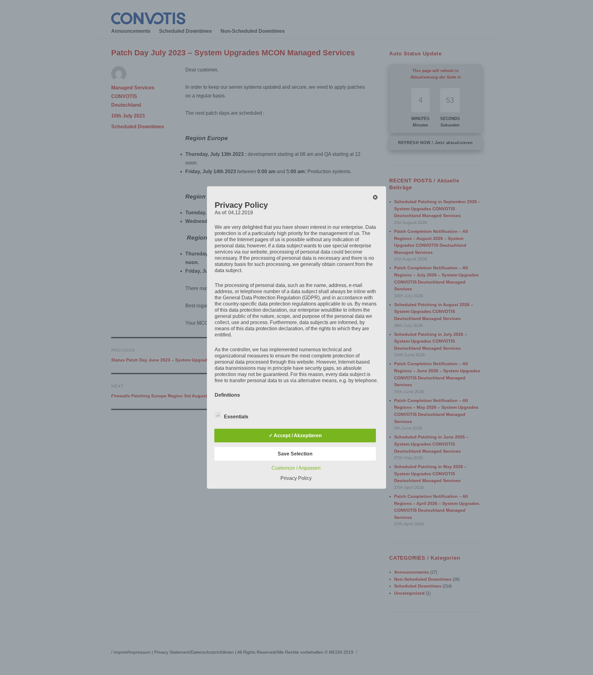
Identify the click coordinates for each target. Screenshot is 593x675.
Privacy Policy (296, 478)
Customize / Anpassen (296, 468)
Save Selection (295, 453)
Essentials (236, 416)
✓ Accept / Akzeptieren (295, 435)
